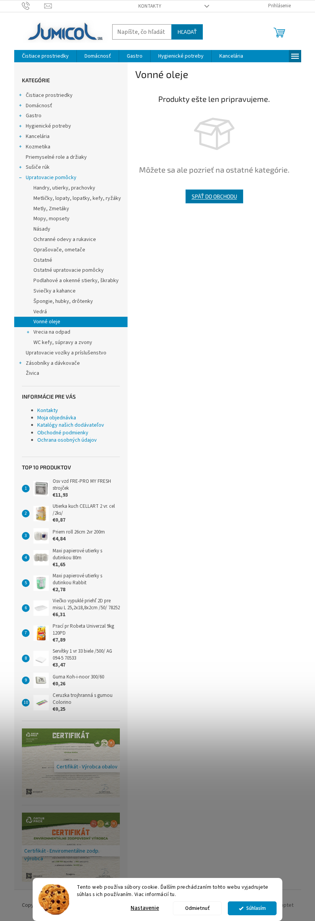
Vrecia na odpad (51, 332)
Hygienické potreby (48, 126)
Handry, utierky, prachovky (64, 188)
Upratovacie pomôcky (51, 177)
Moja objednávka (56, 418)
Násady (41, 229)
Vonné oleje (46, 322)
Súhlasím (256, 908)
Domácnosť (39, 106)
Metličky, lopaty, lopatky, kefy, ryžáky (77, 198)
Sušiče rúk (38, 167)
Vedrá (40, 312)
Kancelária (38, 136)
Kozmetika (38, 147)
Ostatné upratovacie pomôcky (68, 270)
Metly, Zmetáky (51, 209)
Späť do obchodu (214, 196)
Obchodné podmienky (62, 433)
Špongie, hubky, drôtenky (63, 301)
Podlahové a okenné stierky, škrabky (76, 280)
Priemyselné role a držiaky (56, 157)
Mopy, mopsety (51, 219)
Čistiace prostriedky (49, 95)
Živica (32, 373)
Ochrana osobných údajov (67, 440)
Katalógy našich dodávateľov (70, 425)
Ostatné (42, 260)
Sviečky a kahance (54, 291)
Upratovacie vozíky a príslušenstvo (66, 353)
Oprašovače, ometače (59, 250)
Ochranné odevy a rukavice (64, 239)
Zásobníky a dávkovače (53, 363)
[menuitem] (45, 56)
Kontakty (149, 6)
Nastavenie (145, 908)
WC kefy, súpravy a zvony (62, 342)
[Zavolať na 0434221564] (33, 5)
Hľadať (187, 31)
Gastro (33, 116)
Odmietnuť (197, 908)
